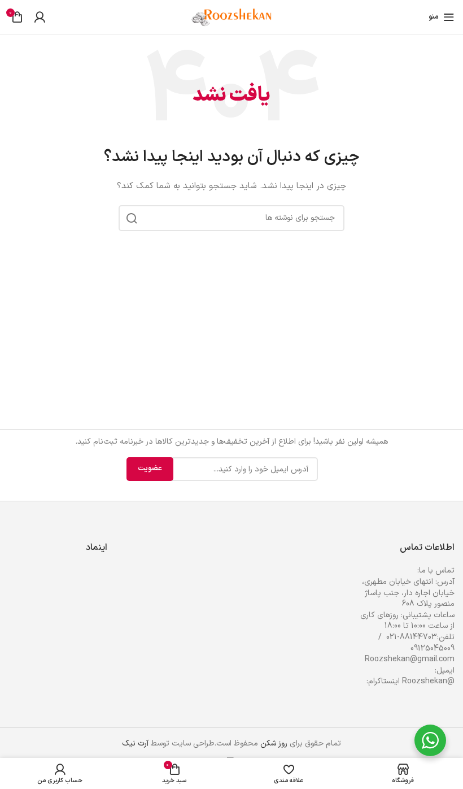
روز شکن (273, 743)
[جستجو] (132, 218)
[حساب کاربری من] (39, 17)
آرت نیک (135, 743)
